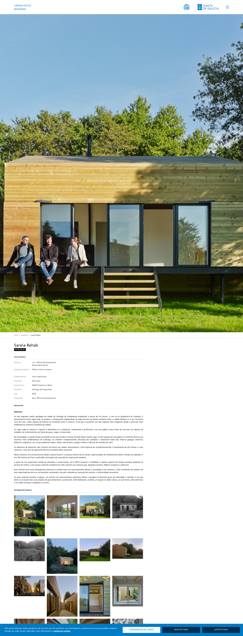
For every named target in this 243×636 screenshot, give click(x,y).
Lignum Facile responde (22, 7)
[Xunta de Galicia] (208, 7)
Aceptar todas (221, 630)
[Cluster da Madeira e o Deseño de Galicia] (186, 7)
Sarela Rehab (35, 335)
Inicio (16, 335)
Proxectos (24, 335)
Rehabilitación (20, 349)
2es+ (34, 362)
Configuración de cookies (141, 630)
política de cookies (62, 631)
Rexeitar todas (181, 630)
